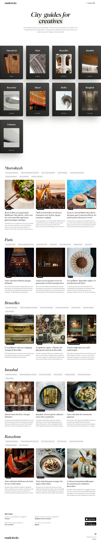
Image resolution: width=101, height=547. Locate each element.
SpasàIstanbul (9, 378)
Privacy (94, 539)
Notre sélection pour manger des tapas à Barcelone (49, 482)
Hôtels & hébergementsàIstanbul (28, 374)
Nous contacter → (10, 524)
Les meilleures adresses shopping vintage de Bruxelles (18, 348)
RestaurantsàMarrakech (12, 172)
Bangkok (90, 87)
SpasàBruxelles (10, 311)
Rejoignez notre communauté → (43, 518)
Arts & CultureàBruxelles (62, 307)
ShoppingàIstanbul (70, 374)
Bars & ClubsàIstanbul (45, 374)
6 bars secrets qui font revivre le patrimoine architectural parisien (50, 281)
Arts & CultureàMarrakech (77, 172)
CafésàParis (53, 244)
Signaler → (38, 524)
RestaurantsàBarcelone (12, 441)
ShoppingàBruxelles (88, 307)
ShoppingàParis (78, 244)
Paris (37, 50)
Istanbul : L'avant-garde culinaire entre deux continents (49, 415)
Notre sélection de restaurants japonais (79, 415)
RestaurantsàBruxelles (11, 307)
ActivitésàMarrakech (37, 176)
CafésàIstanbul (58, 374)
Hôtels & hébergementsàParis (25, 244)
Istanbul (90, 50)
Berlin (64, 87)
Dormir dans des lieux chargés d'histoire (17, 415)
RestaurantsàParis (10, 244)
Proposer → (8, 518)
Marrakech (11, 50)
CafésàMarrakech (62, 172)
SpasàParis (88, 244)
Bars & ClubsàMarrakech (48, 172)
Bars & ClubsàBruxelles (46, 307)
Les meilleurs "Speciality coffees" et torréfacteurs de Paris (81, 281)
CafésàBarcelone (61, 441)
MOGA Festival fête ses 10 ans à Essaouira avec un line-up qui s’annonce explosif (49, 215)
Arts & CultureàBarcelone (76, 441)
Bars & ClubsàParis (42, 244)
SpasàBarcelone (24, 445)
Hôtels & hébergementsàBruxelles (28, 307)
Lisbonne (11, 124)
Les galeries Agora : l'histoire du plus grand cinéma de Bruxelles (49, 348)
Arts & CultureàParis (65, 244)
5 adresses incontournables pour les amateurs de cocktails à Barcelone (80, 483)
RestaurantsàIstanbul (11, 374)
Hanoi (38, 87)
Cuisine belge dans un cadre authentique (78, 348)
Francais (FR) (91, 3)
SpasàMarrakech (24, 176)
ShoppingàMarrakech (11, 176)
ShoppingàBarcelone (11, 445)
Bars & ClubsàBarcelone (48, 441)
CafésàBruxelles (76, 307)
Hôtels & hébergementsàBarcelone (29, 441)
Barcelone (11, 87)
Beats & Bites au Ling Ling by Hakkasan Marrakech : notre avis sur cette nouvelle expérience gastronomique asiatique (19, 216)
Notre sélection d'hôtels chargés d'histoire (18, 281)
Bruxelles (63, 50)
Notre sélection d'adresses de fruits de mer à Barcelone (19, 482)
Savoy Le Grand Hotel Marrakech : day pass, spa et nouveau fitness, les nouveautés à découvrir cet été (81, 215)
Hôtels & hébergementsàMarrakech (30, 172)
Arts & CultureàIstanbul (84, 374)
